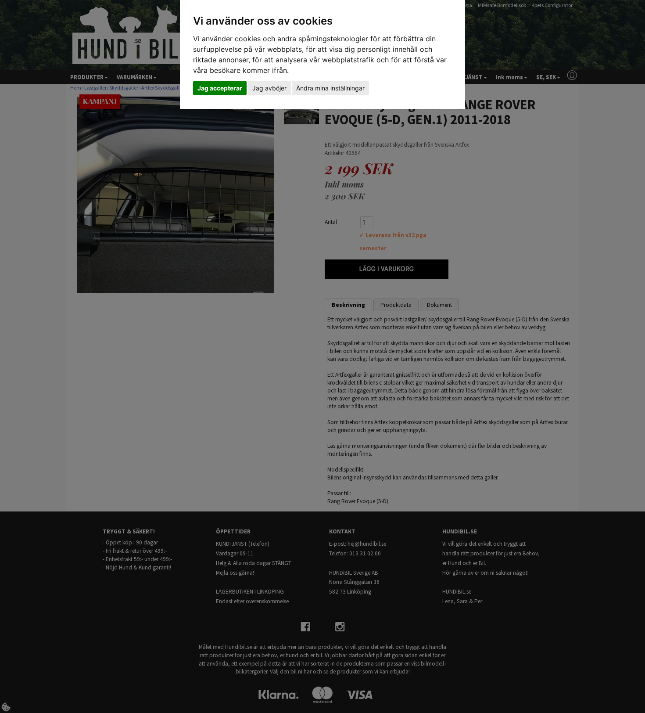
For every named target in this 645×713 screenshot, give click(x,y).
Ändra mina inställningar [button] (330, 88)
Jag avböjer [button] (269, 88)
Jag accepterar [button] (219, 88)
